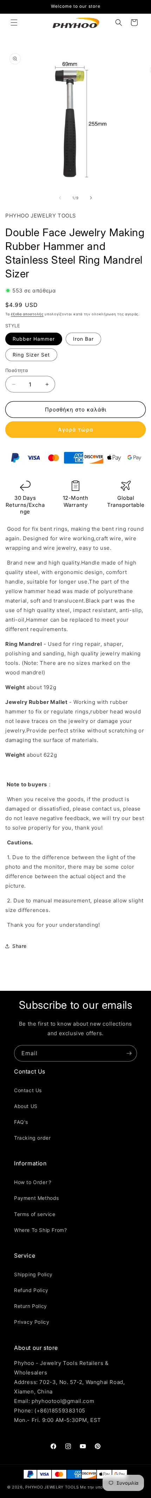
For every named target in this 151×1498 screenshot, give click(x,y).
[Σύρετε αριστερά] (60, 198)
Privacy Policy (31, 1322)
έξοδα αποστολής (27, 314)
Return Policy (30, 1306)
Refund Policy (31, 1290)
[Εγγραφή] (129, 1053)
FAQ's (21, 1122)
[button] (14, 22)
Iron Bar (83, 339)
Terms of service (34, 1214)
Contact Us (28, 1090)
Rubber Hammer (34, 339)
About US (26, 1106)
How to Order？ (33, 1182)
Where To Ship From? (40, 1230)
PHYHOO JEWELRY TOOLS (52, 1487)
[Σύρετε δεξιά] (91, 198)
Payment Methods (36, 1198)
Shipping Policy (33, 1274)
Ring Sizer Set (31, 355)
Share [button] (19, 946)
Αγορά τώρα (75, 429)
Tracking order (32, 1138)
